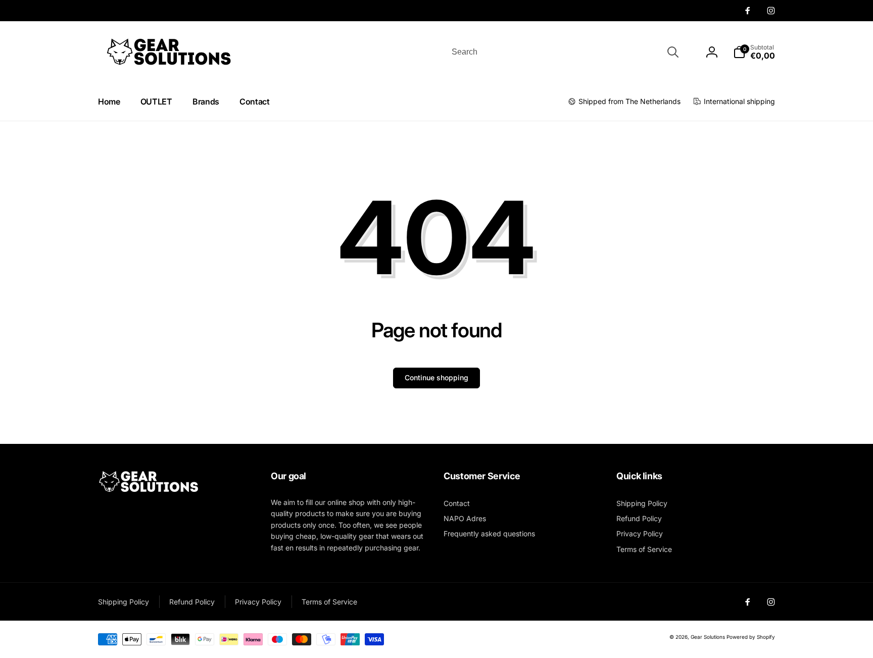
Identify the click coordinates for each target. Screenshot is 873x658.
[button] (754, 52)
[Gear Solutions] (148, 490)
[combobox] (564, 52)
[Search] (673, 52)
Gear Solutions (708, 637)
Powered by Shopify (750, 637)
